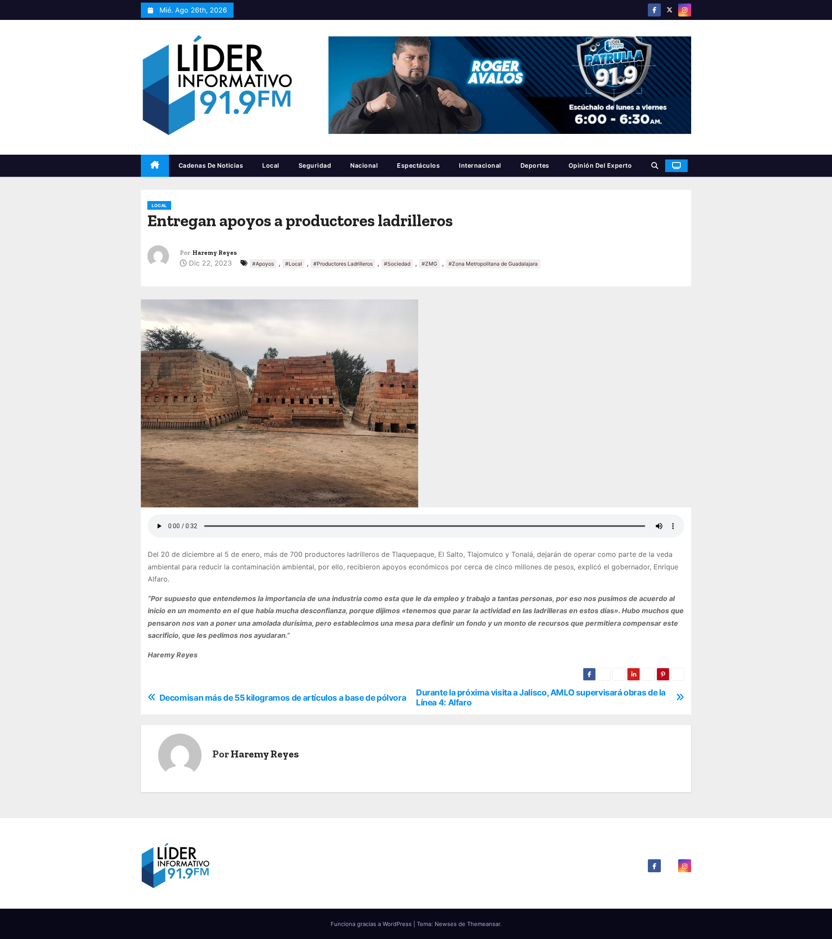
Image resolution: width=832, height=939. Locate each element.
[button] (654, 165)
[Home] (155, 166)
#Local (293, 263)
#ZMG (429, 263)
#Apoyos (263, 263)
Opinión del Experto (600, 165)
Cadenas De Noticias (211, 165)
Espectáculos (418, 165)
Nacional (364, 165)
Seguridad (315, 165)
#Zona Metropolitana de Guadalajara (493, 263)
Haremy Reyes (214, 253)
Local (271, 165)
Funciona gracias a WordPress (372, 923)
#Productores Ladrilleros (343, 263)
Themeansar (483, 923)
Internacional (480, 165)
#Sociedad (397, 263)
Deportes (534, 165)
